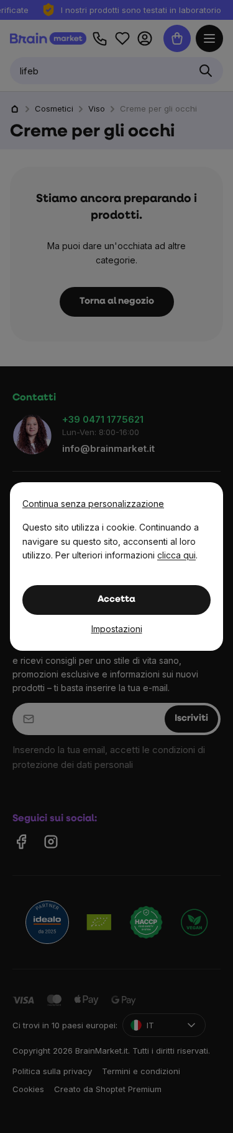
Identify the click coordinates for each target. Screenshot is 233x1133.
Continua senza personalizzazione (93, 503)
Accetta (116, 599)
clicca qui (176, 555)
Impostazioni (116, 629)
